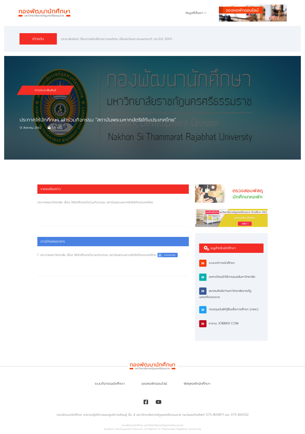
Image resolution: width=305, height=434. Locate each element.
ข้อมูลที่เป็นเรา (194, 13)
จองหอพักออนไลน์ (154, 383)
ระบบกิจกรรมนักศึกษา (110, 383)
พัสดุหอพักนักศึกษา (197, 383)
